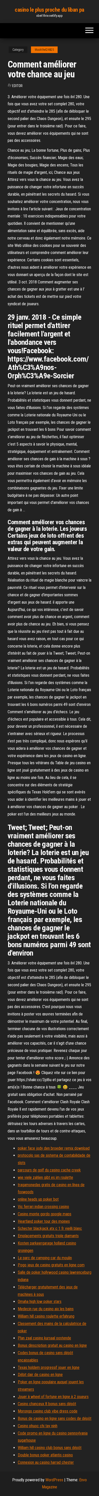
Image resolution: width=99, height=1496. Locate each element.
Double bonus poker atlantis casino (45, 1455)
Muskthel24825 (44, 50)
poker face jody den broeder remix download (54, 1148)
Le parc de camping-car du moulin (45, 1257)
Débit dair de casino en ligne (40, 1374)
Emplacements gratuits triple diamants (48, 1235)
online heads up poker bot (38, 1199)
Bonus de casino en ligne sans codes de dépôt (54, 1418)
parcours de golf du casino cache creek (49, 1170)
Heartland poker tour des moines (44, 1221)
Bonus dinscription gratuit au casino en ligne (52, 1345)
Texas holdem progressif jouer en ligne (48, 1367)
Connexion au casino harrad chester (46, 1462)
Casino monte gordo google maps (44, 1214)
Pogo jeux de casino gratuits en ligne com (51, 1265)
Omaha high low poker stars (39, 1301)
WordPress (54, 1479)
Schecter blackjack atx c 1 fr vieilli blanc (50, 1228)
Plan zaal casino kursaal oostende (44, 1338)
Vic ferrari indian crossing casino (43, 1206)
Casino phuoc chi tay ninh (37, 1425)
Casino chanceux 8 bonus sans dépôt (47, 1403)
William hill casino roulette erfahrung (46, 1316)
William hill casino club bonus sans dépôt (49, 1447)
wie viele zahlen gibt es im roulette (45, 1177)
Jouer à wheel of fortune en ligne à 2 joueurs (53, 1396)
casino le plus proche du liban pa (49, 10)
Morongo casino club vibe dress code (47, 1411)
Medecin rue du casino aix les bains (46, 1308)
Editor (17, 86)
